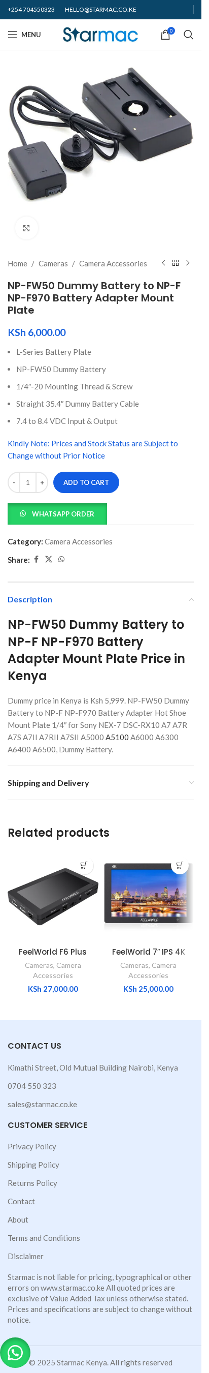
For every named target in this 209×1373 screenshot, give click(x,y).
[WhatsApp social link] (61, 559)
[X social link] (48, 559)
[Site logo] (100, 33)
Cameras (53, 263)
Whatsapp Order (63, 514)
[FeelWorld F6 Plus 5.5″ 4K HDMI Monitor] (53, 896)
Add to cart (86, 482)
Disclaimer (26, 1256)
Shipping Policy (33, 1164)
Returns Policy (32, 1182)
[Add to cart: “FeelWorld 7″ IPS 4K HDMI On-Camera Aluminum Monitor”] (180, 865)
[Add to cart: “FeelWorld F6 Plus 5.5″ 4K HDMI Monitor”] (84, 865)
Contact (21, 1201)
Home (17, 263)
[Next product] (188, 263)
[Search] (189, 34)
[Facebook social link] (36, 559)
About (18, 1219)
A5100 (117, 737)
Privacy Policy (32, 1146)
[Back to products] (175, 263)
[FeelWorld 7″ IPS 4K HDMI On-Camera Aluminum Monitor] (148, 896)
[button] (57, 512)
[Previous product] (163, 263)
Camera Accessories (113, 263)
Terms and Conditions (44, 1237)
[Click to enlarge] (26, 228)
